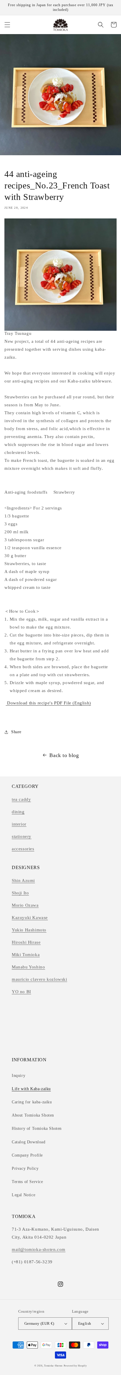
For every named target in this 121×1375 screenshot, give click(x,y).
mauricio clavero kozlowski (39, 979)
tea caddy (21, 799)
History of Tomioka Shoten (37, 1128)
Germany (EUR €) (39, 1323)
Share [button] (16, 732)
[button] (7, 24)
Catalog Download (29, 1142)
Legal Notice (23, 1195)
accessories (23, 848)
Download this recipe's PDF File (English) (48, 703)
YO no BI (21, 991)
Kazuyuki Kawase (30, 917)
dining (18, 811)
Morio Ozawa (25, 905)
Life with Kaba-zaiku (31, 1089)
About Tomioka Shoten (33, 1115)
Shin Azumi (23, 880)
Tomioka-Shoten (53, 1365)
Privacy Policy (25, 1168)
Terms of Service (27, 1181)
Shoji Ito (20, 893)
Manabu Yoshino (28, 967)
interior (19, 824)
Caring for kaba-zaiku (32, 1102)
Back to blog (64, 755)
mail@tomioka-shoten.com (38, 1249)
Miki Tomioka (26, 954)
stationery (21, 836)
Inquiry (18, 1075)
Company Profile (27, 1155)
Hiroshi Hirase (26, 942)
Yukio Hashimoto (29, 930)
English (84, 1323)
